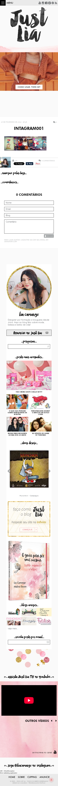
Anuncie (45, 777)
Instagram (43, 2)
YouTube (40, 2)
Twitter (49, 2)
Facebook (46, 2)
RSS (56, 2)
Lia (16, 161)
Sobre (21, 777)
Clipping (32, 777)
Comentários (48, 161)
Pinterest (53, 2)
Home (12, 777)
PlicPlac (42, 783)
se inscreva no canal (42, 752)
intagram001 (29, 129)
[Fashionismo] (14, 621)
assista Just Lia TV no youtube (29, 676)
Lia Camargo (22, 783)
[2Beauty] (44, 612)
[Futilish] (44, 621)
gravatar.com (10, 242)
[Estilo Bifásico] (14, 612)
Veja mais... (13, 628)
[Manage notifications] (51, 780)
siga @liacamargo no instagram (29, 765)
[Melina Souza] (29, 621)
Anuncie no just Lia (28, 333)
